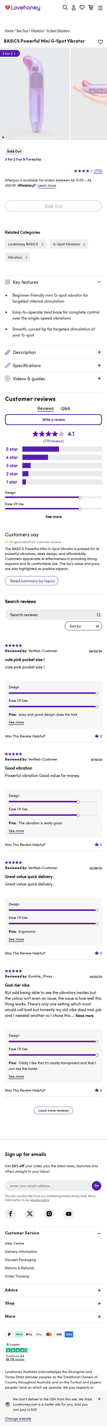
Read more (85, 1015)
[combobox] (83, 625)
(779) (98, 170)
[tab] (53, 1254)
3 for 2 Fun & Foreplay (23, 160)
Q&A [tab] (65, 408)
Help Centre (14, 1243)
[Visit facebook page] (10, 1213)
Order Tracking (17, 1276)
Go (96, 1185)
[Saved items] (100, 42)
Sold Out (53, 206)
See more (54, 516)
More (10, 1317)
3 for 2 (7, 53)
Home (9, 30)
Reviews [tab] (45, 408)
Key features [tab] (25, 282)
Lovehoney (53, 19)
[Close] (99, 1399)
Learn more (47, 185)
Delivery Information (21, 1251)
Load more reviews (53, 1110)
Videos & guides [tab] (29, 379)
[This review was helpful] (97, 736)
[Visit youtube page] (68, 1213)
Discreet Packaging (20, 1259)
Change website (18, 1418)
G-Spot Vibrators (58, 30)
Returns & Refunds (19, 1267)
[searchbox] (49, 615)
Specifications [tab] (27, 365)
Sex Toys (22, 30)
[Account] (73, 8)
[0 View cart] (91, 8)
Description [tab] (24, 352)
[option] (35, 94)
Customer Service (22, 1233)
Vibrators (37, 30)
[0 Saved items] (82, 8)
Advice (11, 1290)
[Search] (65, 7)
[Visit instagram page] (49, 1213)
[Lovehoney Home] (22, 8)
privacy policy (40, 1200)
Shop (10, 1304)
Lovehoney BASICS (23, 244)
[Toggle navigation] (100, 7)
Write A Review (53, 419)
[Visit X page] (29, 1213)
